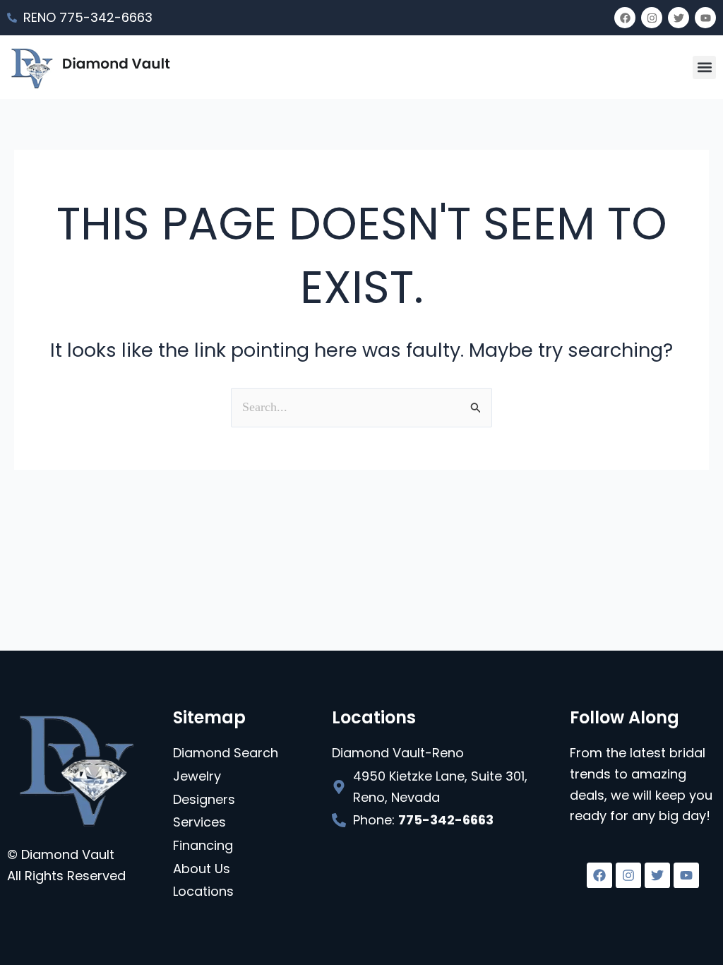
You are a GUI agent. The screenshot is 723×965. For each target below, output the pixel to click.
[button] (704, 67)
